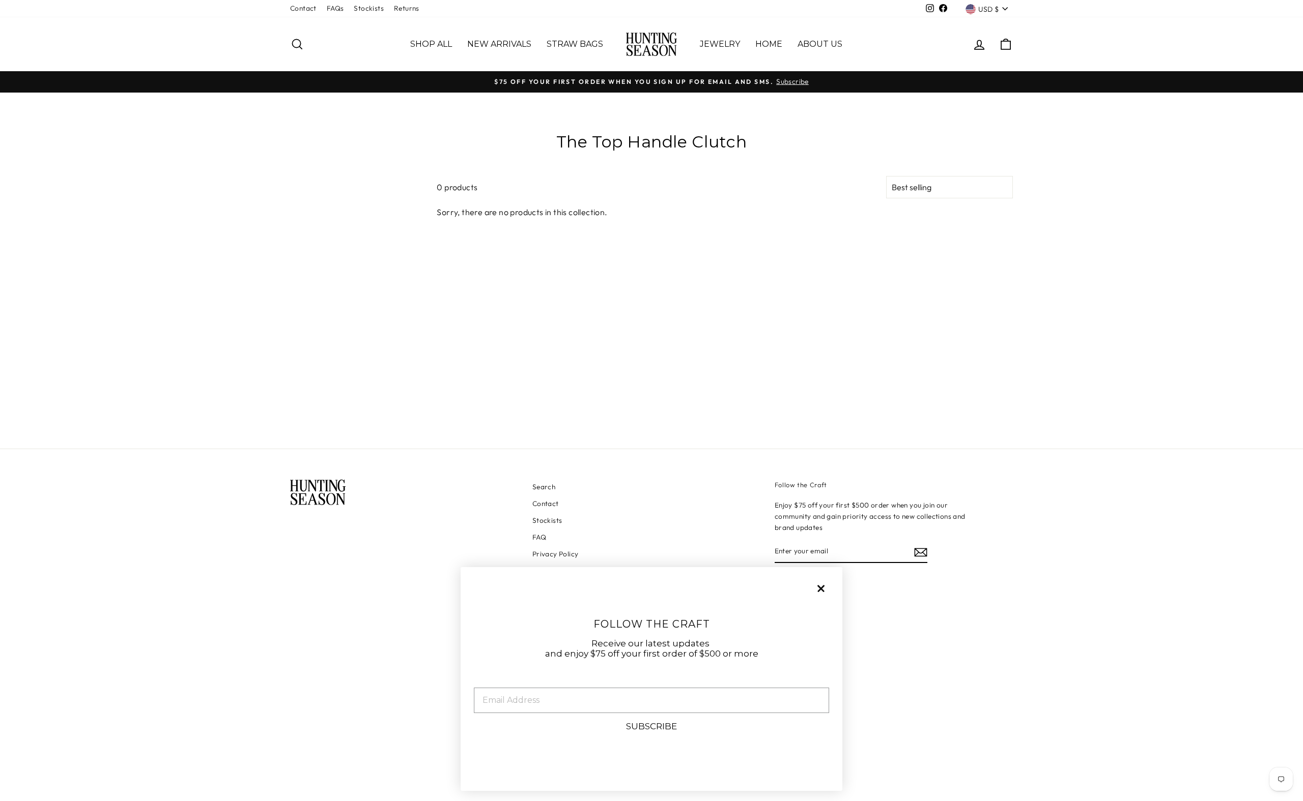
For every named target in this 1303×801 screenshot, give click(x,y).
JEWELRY (720, 44)
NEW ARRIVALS (499, 44)
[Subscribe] (920, 551)
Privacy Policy (555, 553)
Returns (406, 8)
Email (487, 680)
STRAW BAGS (575, 44)
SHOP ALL (431, 44)
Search (543, 486)
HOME (768, 44)
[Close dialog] (821, 588)
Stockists (369, 8)
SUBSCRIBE (651, 726)
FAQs (335, 8)
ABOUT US (820, 44)
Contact (303, 8)
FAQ (539, 537)
